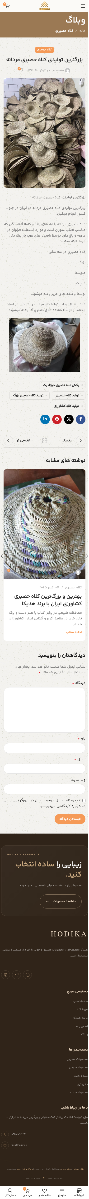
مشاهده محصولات (60, 901)
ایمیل (79, 759)
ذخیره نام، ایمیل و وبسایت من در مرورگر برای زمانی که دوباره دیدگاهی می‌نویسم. (44, 803)
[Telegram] (16, 974)
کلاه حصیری (64, 31)
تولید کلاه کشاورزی (66, 405)
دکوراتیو (82, 1084)
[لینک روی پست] (44, 524)
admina (58, 70)
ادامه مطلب (74, 632)
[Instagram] (5, 974)
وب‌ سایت (78, 780)
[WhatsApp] (27, 974)
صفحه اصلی (80, 1001)
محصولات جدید (79, 1092)
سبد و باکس (80, 1076)
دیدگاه (78, 683)
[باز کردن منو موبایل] (83, 6)
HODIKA (69, 934)
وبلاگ (84, 1034)
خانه (82, 31)
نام (81, 739)
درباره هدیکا (80, 1018)
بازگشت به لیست (44, 440)
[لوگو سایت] (44, 6)
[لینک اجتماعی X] (69, 419)
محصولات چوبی (78, 1067)
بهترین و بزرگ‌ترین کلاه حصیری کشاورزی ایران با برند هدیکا (48, 600)
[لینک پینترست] (57, 419)
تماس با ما (81, 1026)
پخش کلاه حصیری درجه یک (61, 385)
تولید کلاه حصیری (67, 395)
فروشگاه (82, 1009)
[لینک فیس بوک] (80, 419)
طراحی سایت (78, 1169)
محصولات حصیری (77, 1059)
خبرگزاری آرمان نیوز (24, 1169)
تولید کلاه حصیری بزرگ (28, 395)
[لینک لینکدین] (45, 419)
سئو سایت (66, 1169)
